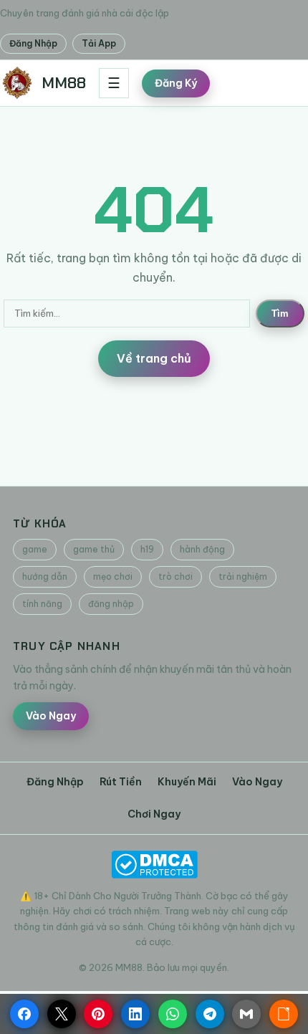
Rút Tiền (121, 781)
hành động (202, 549)
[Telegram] (210, 1014)
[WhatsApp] (172, 1014)
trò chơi (175, 576)
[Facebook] (24, 1014)
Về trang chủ (154, 358)
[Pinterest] (98, 1014)
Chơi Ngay (154, 814)
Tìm (280, 313)
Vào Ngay (51, 715)
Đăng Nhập (33, 43)
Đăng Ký (176, 83)
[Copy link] (283, 1014)
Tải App (99, 43)
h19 (147, 549)
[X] (61, 1014)
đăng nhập (111, 603)
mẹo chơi (113, 576)
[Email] (246, 1014)
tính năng (42, 603)
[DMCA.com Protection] (154, 865)
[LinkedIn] (135, 1014)
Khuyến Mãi (187, 781)
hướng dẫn (44, 576)
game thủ (94, 549)
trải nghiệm (242, 576)
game (34, 549)
